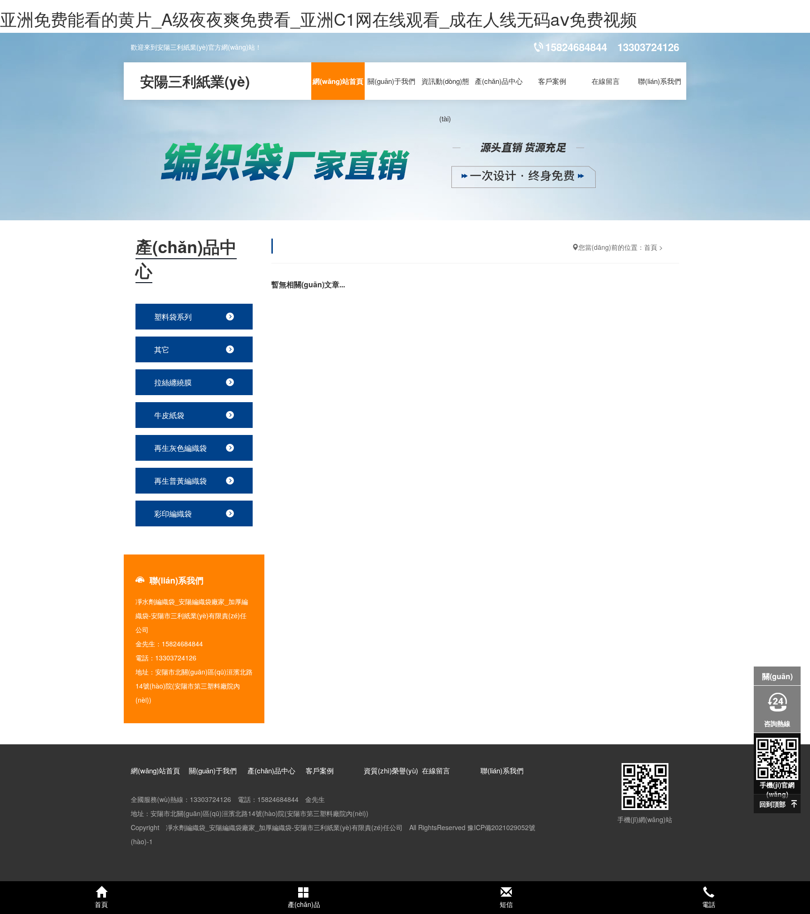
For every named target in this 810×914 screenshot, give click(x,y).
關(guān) (777, 676)
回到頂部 (772, 804)
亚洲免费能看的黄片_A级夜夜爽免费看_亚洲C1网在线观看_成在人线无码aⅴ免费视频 (318, 18)
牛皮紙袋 (169, 415)
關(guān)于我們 (391, 81)
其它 (161, 349)
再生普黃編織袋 (180, 480)
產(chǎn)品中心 (499, 81)
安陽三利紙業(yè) (195, 81)
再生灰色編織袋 (180, 447)
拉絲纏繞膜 (173, 382)
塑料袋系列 (173, 316)
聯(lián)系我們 (659, 81)
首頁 (650, 247)
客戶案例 (552, 81)
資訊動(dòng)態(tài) (445, 99)
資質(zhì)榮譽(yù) (391, 770)
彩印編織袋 (173, 513)
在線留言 (606, 81)
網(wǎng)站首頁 (338, 81)
